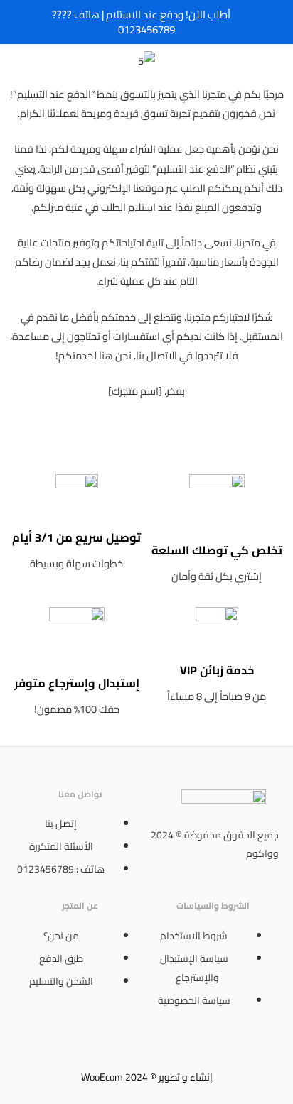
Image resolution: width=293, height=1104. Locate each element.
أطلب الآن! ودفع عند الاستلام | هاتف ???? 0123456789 (141, 22)
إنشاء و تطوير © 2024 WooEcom (147, 1077)
